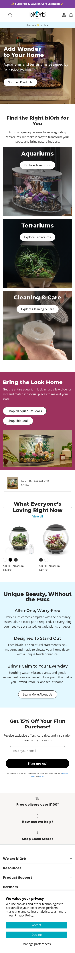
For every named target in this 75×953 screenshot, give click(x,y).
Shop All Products (20, 82)
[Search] (12, 15)
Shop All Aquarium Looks (25, 411)
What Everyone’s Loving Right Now (38, 507)
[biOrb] (37, 14)
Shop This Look (18, 421)
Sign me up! (37, 763)
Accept (36, 925)
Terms (41, 776)
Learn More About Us (37, 694)
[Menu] (4, 15)
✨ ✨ (37, 3)
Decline (36, 935)
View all (37, 516)
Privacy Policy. (24, 915)
